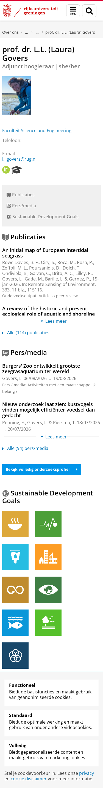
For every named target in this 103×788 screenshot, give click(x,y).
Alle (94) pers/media (27, 448)
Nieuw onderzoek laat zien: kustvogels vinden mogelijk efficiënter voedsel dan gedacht (48, 409)
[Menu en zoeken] (73, 11)
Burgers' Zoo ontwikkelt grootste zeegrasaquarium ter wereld (41, 368)
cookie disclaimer (29, 778)
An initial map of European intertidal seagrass (45, 253)
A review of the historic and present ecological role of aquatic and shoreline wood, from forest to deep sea (48, 314)
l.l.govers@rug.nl (19, 159)
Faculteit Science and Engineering (36, 130)
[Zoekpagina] (89, 11)
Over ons (10, 32)
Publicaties (23, 195)
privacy (86, 773)
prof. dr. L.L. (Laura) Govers (70, 32)
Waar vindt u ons (37, 32)
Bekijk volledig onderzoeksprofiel (37, 469)
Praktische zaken (26, 32)
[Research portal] (17, 170)
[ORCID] (6, 170)
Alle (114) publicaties (28, 332)
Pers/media (23, 206)
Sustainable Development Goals (45, 217)
